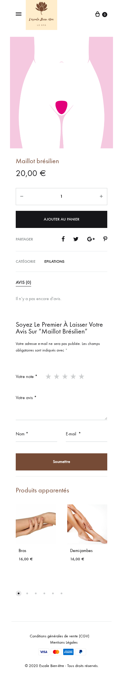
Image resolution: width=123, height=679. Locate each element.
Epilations (54, 261)
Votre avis (26, 397)
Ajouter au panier (61, 219)
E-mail (73, 433)
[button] (18, 593)
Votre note (26, 376)
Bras (22, 550)
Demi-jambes (81, 550)
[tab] (61, 282)
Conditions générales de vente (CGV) (59, 636)
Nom (22, 433)
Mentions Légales (64, 642)
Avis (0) (23, 282)
